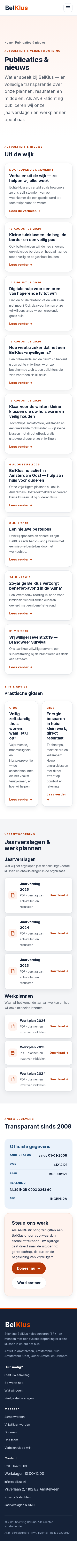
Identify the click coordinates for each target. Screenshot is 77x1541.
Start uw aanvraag (17, 1375)
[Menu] (67, 7)
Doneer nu (28, 1268)
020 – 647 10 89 (16, 1466)
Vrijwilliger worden (17, 1424)
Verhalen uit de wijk (18, 1448)
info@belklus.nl (15, 1482)
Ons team (11, 1440)
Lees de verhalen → (24, 211)
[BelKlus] (17, 7)
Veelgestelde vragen (19, 1398)
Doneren (11, 1432)
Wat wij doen (14, 1390)
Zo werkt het (14, 1383)
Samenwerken (15, 1417)
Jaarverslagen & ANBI (20, 1505)
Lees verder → (20, 265)
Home (9, 42)
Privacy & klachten (18, 1497)
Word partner (29, 1283)
